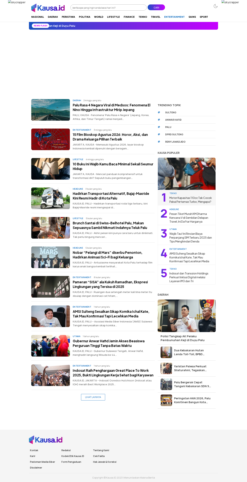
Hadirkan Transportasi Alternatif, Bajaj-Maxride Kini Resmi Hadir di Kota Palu (111, 195)
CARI (156, 7)
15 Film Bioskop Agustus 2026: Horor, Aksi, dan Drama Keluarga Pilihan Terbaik (110, 136)
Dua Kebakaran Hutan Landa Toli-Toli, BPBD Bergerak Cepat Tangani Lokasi (191, 352)
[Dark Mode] (215, 6)
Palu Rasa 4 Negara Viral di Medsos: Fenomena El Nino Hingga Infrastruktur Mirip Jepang (111, 107)
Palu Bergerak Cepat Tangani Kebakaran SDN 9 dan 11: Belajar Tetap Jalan (192, 384)
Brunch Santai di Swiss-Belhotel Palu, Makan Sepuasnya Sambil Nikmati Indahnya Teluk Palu (110, 225)
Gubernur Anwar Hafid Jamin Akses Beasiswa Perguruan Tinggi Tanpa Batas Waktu (109, 343)
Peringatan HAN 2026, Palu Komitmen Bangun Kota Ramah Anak (192, 400)
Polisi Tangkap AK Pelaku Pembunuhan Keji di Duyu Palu (183, 338)
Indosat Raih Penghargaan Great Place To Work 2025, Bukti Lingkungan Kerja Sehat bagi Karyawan (113, 372)
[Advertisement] (123, 59)
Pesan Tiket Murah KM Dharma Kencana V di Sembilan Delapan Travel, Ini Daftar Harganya (188, 217)
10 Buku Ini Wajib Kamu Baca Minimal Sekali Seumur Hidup (113, 166)
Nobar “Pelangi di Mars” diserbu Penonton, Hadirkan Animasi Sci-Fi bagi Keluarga (107, 254)
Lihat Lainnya (93, 397)
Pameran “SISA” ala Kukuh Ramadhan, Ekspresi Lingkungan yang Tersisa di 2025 (110, 284)
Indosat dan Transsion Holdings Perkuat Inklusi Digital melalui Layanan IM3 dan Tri (188, 277)
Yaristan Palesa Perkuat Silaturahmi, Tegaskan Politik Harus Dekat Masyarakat (190, 368)
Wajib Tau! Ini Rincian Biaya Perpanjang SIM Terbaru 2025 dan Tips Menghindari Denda (190, 237)
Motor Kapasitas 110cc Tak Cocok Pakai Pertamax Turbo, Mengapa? (190, 199)
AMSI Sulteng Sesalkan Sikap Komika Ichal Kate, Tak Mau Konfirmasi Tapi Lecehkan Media (111, 313)
